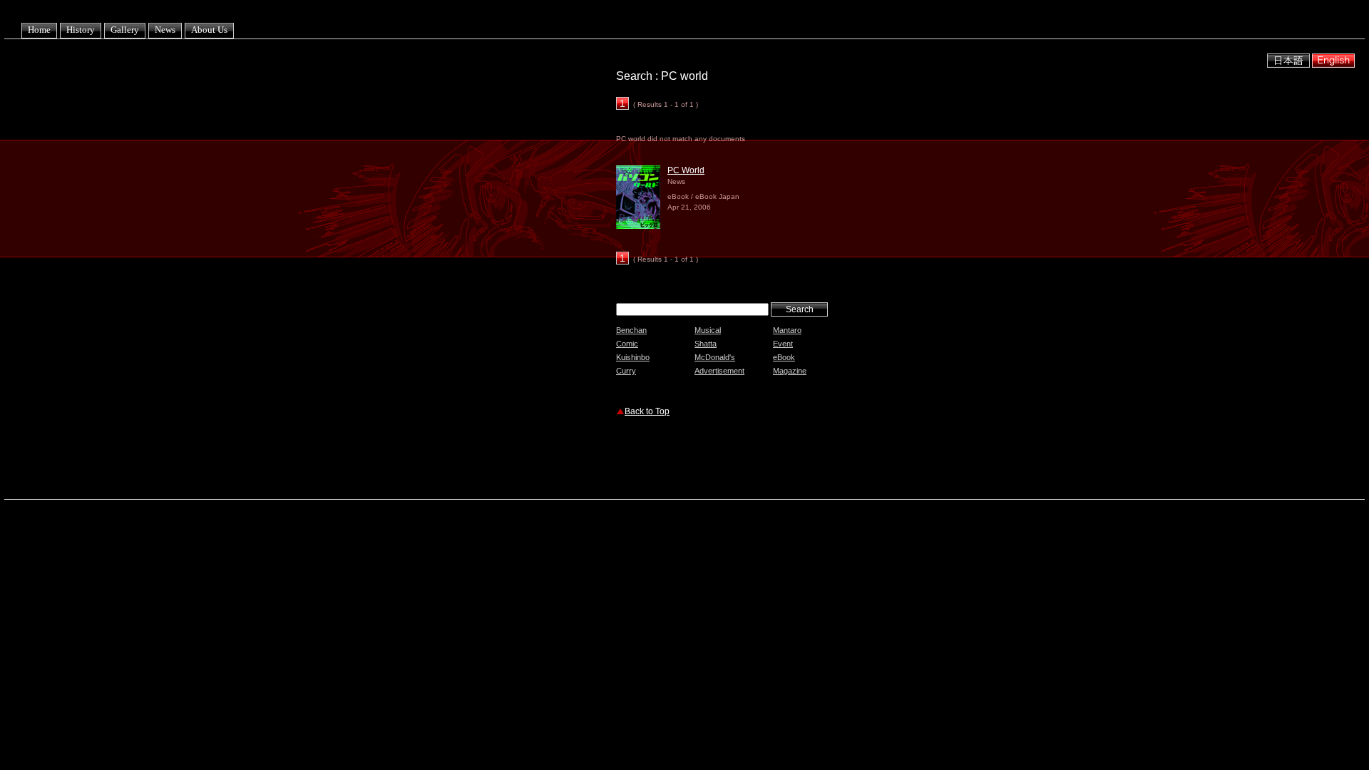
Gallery (125, 29)
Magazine (789, 370)
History (80, 29)
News (165, 29)
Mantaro (787, 330)
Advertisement (719, 370)
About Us (209, 29)
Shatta (705, 343)
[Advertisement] (783, 459)
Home (39, 29)
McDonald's (714, 357)
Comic (627, 343)
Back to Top (647, 411)
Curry (626, 370)
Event (783, 343)
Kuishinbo (633, 357)
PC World (685, 170)
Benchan (631, 330)
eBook (784, 357)
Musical (707, 330)
